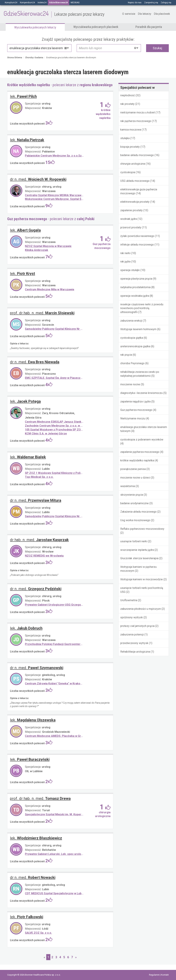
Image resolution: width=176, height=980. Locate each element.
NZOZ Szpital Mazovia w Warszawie (48, 246)
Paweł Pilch (23, 96)
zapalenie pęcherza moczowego (139, 452)
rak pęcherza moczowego (136, 121)
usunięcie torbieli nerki (133, 541)
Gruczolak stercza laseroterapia (139, 558)
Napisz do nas (134, 2)
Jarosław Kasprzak (39, 540)
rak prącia (126, 354)
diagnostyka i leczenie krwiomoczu (141, 393)
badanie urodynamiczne (134, 503)
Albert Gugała (25, 230)
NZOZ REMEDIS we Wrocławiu (44, 555)
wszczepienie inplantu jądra (137, 550)
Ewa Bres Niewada (34, 362)
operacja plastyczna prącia (136, 278)
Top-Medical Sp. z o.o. (39, 477)
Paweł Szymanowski (36, 668)
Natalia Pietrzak (27, 140)
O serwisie (128, 13)
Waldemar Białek (28, 457)
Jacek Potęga (25, 401)
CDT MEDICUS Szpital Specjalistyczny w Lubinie (54, 893)
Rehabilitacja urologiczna (135, 651)
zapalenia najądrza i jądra (135, 401)
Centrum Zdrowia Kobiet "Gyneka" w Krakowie (54, 683)
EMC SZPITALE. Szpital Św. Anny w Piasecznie (54, 377)
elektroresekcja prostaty (135, 201)
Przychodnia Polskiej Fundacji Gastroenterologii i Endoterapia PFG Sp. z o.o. (54, 644)
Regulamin (154, 974)
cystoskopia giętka (131, 337)
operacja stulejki (130, 270)
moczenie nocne (130, 384)
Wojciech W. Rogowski (38, 179)
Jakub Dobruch (26, 628)
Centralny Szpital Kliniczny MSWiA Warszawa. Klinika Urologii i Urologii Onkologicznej (54, 195)
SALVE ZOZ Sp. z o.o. (38, 932)
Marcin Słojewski (42, 313)
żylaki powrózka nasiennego (137, 236)
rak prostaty (127, 104)
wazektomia (127, 486)
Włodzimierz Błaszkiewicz (36, 838)
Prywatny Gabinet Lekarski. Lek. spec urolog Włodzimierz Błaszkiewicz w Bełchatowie (54, 854)
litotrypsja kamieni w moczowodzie (141, 579)
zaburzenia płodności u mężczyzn (140, 608)
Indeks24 (42, 2)
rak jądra (125, 261)
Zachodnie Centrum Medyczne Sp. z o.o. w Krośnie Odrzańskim (54, 425)
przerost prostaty (131, 227)
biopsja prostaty (130, 146)
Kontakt (165, 974)
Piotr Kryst (22, 273)
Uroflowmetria (128, 600)
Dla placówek (162, 13)
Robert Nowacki (32, 877)
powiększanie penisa (133, 469)
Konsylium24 (11, 2)
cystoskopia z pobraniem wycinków (141, 439)
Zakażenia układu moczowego (138, 511)
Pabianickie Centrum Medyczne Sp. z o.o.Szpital (54, 155)
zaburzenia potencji (132, 634)
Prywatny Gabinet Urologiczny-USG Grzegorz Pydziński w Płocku (54, 604)
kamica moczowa (130, 129)
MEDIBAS (75, 2)
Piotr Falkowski (26, 917)
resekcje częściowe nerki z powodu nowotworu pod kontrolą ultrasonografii (141, 308)
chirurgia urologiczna (133, 163)
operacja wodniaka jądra (135, 295)
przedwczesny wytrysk (134, 643)
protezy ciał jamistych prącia (137, 626)
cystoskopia (127, 172)
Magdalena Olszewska (33, 720)
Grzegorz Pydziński (35, 589)
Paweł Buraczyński (30, 759)
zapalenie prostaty (131, 210)
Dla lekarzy (144, 13)
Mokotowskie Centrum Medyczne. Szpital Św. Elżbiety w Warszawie (54, 199)
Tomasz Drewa (40, 798)
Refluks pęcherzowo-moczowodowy (142, 528)
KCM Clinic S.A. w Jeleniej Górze (46, 433)
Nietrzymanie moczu (132, 418)
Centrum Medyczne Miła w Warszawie (49, 289)
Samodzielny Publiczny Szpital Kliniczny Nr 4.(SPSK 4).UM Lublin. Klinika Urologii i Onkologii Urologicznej (54, 516)
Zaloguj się (166, 2)
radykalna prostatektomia (135, 287)
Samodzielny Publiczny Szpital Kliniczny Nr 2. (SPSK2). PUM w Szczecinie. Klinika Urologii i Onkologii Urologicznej (54, 328)
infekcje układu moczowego (137, 244)
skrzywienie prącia (131, 494)
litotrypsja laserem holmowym (138, 329)
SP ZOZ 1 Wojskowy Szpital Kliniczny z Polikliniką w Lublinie (54, 473)
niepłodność (127, 95)
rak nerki (125, 253)
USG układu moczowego (135, 180)
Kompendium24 (27, 2)
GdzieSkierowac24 (53, 13)
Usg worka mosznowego (135, 520)
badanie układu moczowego (137, 155)
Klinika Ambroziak (36, 250)
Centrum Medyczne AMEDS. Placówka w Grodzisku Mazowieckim (54, 736)
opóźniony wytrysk (131, 617)
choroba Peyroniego (132, 363)
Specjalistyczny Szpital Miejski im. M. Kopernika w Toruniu (54, 814)
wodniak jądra (128, 218)
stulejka (125, 138)
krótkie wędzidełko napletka (137, 460)
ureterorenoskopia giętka (135, 346)
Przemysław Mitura (35, 500)
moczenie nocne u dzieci (135, 477)
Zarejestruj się (151, 2)
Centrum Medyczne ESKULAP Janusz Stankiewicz (54, 421)
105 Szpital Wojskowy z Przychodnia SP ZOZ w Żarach (54, 429)
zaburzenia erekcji (131, 320)
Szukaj (157, 48)
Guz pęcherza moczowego (136, 410)
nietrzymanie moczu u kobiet (137, 112)
